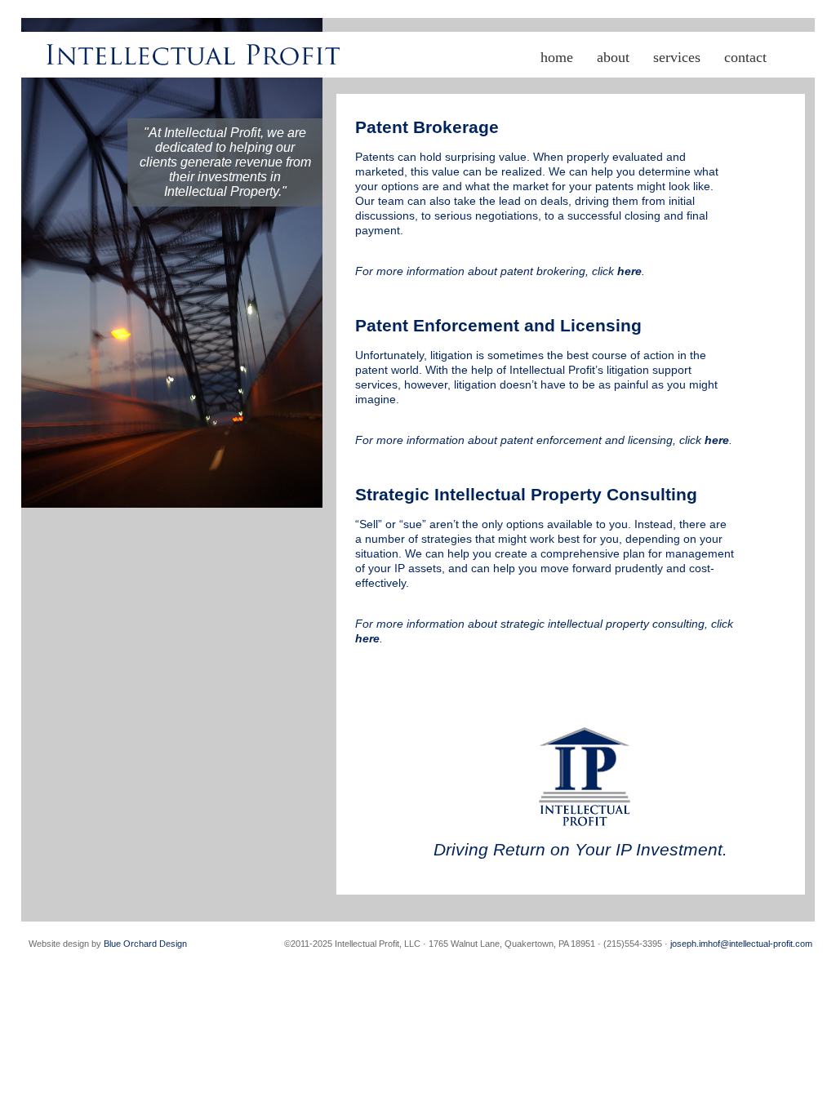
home (556, 57)
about (613, 57)
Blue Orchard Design (145, 943)
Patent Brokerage (427, 127)
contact (745, 57)
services (676, 57)
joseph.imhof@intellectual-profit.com (741, 943)
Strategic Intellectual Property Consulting (526, 494)
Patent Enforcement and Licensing (498, 325)
